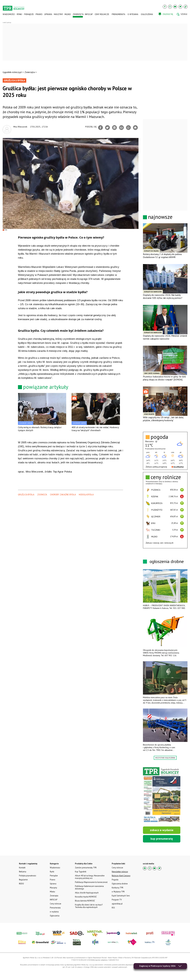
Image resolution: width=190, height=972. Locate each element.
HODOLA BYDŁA (86, 494)
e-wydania (133, 14)
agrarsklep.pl (117, 903)
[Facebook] (165, 7)
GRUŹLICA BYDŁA (26, 494)
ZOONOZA (42, 494)
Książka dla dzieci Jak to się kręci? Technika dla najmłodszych (89, 906)
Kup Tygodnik (80, 871)
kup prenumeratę (162, 838)
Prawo (39, 14)
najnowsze (160, 216)
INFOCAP (89, 14)
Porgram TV (117, 899)
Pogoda (115, 879)
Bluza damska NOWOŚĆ (85, 900)
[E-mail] (121, 127)
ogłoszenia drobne (167, 561)
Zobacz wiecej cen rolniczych (160, 542)
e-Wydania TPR (118, 891)
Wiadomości (9, 14)
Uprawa (48, 14)
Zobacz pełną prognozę (156, 467)
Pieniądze (29, 14)
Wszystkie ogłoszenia (165, 758)
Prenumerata (118, 14)
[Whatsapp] (128, 127)
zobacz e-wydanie (161, 830)
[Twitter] (180, 7)
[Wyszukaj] (182, 14)
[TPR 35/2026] (161, 795)
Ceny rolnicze (102, 14)
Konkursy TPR (117, 887)
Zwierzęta (78, 14)
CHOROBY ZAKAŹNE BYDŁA (63, 494)
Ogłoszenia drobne (120, 883)
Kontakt (22, 867)
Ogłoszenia (147, 14)
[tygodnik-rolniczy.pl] (13, 7)
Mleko (68, 14)
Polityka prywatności (27, 875)
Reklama (22, 871)
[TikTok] (185, 7)
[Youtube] (175, 7)
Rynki (19, 14)
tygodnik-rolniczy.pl (12, 72)
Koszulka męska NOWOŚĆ (86, 896)
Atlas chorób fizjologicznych (87, 892)
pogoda (159, 436)
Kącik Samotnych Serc (121, 895)
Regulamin (23, 879)
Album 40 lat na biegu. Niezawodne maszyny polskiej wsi (89, 876)
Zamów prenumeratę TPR (85, 867)
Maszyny (58, 14)
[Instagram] (170, 7)
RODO (21, 883)
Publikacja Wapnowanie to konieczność (91, 882)
